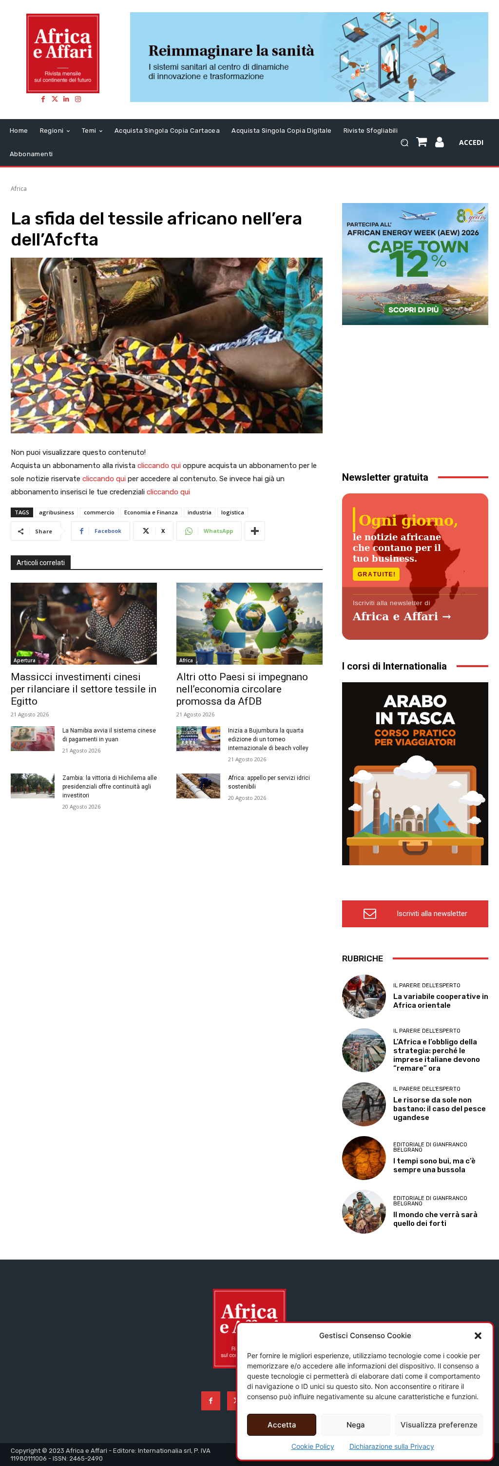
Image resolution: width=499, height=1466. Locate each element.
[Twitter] (54, 99)
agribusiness (56, 512)
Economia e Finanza (151, 512)
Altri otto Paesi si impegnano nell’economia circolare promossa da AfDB (242, 689)
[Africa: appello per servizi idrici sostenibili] (198, 786)
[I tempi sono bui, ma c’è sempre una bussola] (364, 1158)
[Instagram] (78, 99)
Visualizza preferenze (439, 1424)
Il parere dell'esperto (427, 985)
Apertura (25, 660)
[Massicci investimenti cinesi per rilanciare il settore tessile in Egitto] (84, 624)
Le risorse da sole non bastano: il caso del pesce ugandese (439, 1109)
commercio (99, 512)
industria (199, 512)
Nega (355, 1424)
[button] (478, 1336)
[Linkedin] (66, 99)
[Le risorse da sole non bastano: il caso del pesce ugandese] (364, 1104)
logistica (232, 512)
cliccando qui (159, 465)
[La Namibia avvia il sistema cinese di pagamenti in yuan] (33, 738)
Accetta (282, 1424)
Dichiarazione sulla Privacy (391, 1446)
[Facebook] (42, 99)
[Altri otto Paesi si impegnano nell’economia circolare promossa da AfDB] (249, 624)
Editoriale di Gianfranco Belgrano (430, 1147)
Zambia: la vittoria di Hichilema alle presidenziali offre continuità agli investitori (109, 786)
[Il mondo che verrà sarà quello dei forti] (364, 1212)
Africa (19, 188)
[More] (255, 531)
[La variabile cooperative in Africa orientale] (364, 996)
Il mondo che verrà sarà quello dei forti (435, 1219)
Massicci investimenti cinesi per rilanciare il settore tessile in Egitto (83, 689)
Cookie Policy (312, 1446)
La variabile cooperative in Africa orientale (440, 1001)
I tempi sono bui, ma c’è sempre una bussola (434, 1165)
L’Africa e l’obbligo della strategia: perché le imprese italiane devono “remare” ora (436, 1055)
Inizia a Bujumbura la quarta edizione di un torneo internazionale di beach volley (268, 739)
